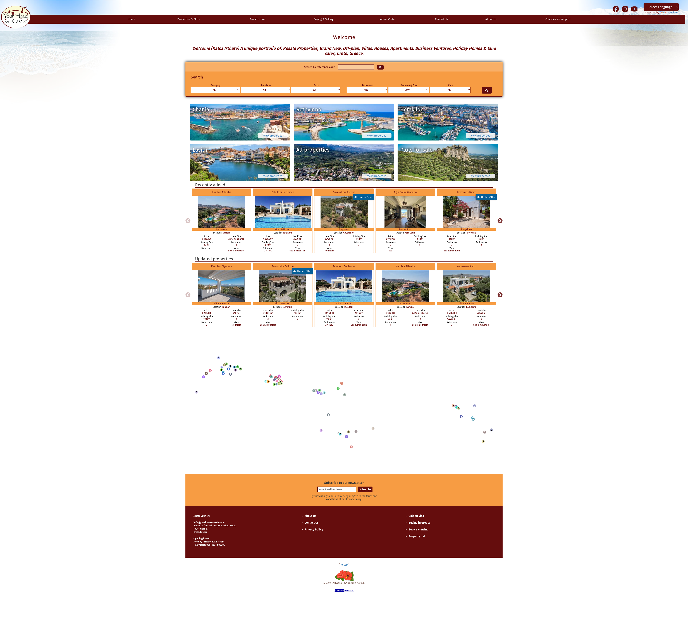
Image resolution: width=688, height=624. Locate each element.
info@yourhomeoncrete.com (209, 522)
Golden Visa (416, 516)
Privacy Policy (314, 529)
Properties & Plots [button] (188, 19)
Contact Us (312, 522)
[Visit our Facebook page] (616, 8)
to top (344, 564)
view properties (272, 135)
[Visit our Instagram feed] (625, 8)
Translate (672, 12)
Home (131, 19)
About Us (490, 19)
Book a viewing (418, 529)
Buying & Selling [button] (323, 19)
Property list (416, 536)
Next (500, 221)
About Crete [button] (387, 19)
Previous (188, 221)
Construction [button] (258, 19)
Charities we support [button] (557, 19)
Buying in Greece (419, 522)
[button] (219, 358)
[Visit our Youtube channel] (634, 8)
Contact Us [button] (441, 19)
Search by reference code (319, 67)
